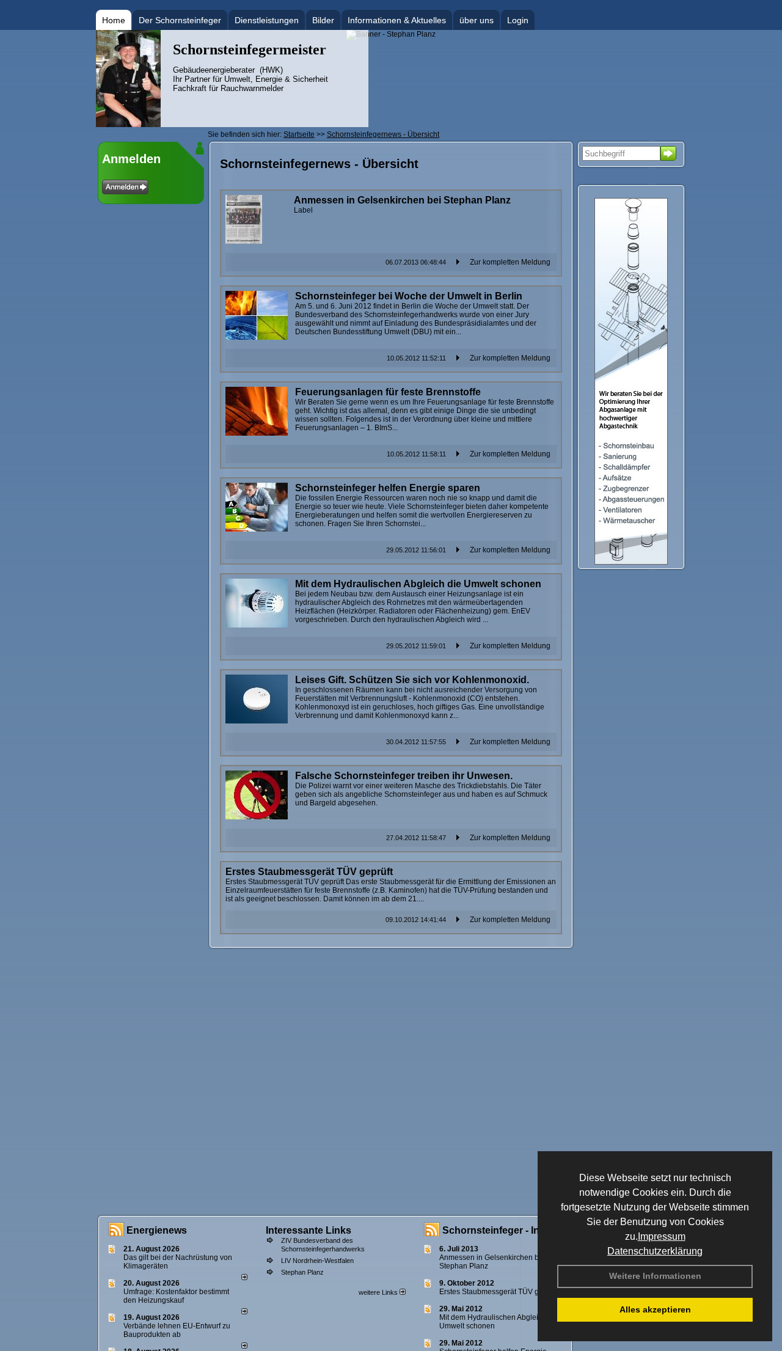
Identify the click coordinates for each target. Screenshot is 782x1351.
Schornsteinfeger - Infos (498, 1230)
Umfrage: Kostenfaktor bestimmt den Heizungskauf (176, 1296)
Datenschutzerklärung (655, 1251)
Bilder (323, 20)
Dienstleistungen (267, 20)
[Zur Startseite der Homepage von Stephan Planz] (128, 124)
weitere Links (379, 1292)
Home (113, 20)
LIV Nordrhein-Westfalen (317, 1260)
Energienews (156, 1230)
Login (517, 20)
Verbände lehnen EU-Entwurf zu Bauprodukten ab (176, 1330)
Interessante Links (308, 1230)
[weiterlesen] (244, 1277)
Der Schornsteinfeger (180, 20)
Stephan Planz (302, 1272)
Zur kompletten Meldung (510, 262)
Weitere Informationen (655, 1276)
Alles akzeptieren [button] (655, 1309)
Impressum (661, 1236)
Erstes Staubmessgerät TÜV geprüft (498, 1291)
